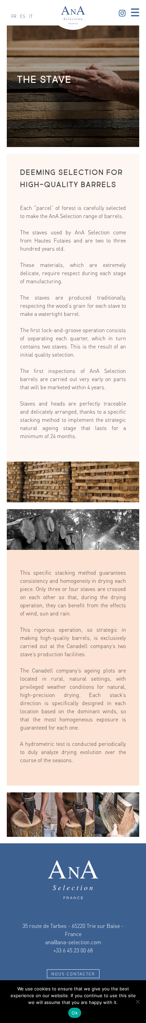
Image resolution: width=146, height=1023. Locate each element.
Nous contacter (73, 973)
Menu (135, 12)
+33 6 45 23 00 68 (73, 950)
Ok (75, 1013)
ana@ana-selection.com (73, 942)
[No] (137, 1001)
